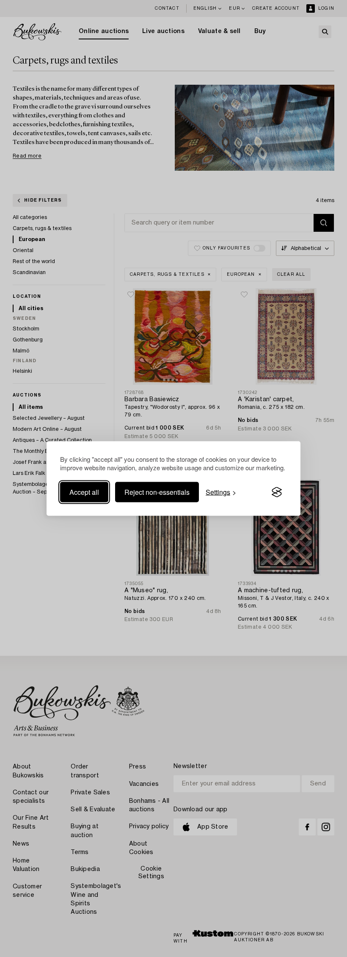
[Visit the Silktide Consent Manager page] (277, 492)
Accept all (84, 492)
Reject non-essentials (157, 492)
